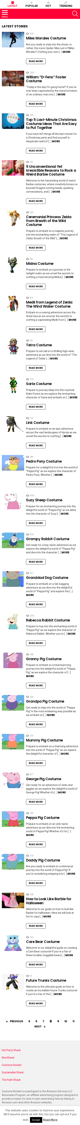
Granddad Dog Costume (47, 577)
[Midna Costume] (13, 265)
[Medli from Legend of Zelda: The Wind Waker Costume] (13, 303)
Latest (12, 5)
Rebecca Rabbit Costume (48, 620)
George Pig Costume (43, 778)
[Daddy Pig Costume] (13, 861)
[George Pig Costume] (13, 780)
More (67, 52)
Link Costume (37, 422)
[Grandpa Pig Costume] (13, 703)
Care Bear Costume (43, 941)
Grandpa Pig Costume (45, 701)
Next (38, 1026)
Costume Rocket (11, 1065)
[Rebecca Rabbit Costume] (13, 621)
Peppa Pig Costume (43, 817)
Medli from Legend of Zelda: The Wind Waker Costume (49, 304)
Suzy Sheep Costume (44, 500)
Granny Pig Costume (43, 658)
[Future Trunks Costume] (13, 982)
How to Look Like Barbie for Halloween (48, 900)
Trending (65, 5)
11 (73, 1021)
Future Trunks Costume (46, 980)
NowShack (8, 1057)
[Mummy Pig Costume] (13, 741)
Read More (36, 61)
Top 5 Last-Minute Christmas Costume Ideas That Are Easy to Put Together (51, 123)
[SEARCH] (75, 13)
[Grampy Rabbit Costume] (13, 540)
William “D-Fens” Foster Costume (46, 79)
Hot (48, 5)
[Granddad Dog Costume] (13, 579)
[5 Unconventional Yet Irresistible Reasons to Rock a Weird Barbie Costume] (13, 168)
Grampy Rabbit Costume (47, 538)
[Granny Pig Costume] (13, 660)
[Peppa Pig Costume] (13, 819)
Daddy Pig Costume (43, 860)
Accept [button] (36, 1120)
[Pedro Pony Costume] (13, 463)
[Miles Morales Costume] (13, 39)
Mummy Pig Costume (44, 740)
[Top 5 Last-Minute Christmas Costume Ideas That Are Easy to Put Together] (13, 121)
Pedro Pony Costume (44, 461)
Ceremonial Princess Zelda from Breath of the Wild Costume (48, 220)
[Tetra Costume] (13, 346)
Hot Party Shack (11, 1050)
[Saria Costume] (13, 385)
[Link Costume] (13, 424)
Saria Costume (39, 383)
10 (65, 1021)
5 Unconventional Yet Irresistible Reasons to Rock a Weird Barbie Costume (51, 170)
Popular (31, 5)
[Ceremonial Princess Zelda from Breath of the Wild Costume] (13, 218)
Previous (16, 1021)
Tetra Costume (39, 345)
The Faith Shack (11, 1079)
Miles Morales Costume (46, 38)
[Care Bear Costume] (13, 943)
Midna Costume (39, 263)
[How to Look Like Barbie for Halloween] (13, 900)
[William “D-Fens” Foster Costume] (13, 78)
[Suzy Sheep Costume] (13, 501)
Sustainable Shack (13, 1072)
